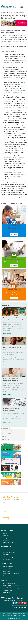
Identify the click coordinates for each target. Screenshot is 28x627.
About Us (5, 533)
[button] (20, 6)
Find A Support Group (8, 557)
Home (2, 11)
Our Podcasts (6, 540)
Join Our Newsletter (7, 550)
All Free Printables (7, 576)
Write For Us (6, 554)
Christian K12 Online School (9, 434)
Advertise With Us (7, 559)
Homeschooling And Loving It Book (11, 573)
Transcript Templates (8, 566)
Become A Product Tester (9, 552)
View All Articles (6, 592)
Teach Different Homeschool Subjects (12, 588)
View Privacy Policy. (13, 615)
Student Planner (6, 571)
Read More (14, 234)
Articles (7, 11)
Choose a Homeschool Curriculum (11, 585)
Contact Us (5, 535)
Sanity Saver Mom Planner (9, 569)
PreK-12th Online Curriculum (9, 431)
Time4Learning (8, 96)
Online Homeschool (7, 436)
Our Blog (5, 538)
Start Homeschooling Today (9, 583)
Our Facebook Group (8, 542)
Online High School (6, 439)
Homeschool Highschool (8, 590)
